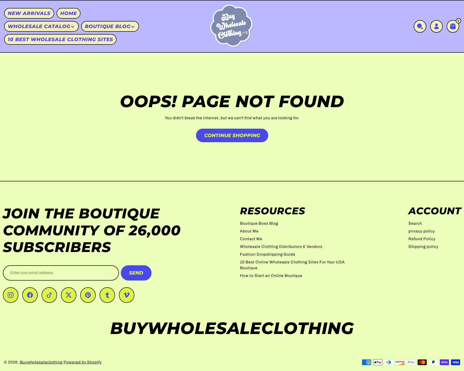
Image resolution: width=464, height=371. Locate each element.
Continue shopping (232, 135)
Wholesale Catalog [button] (39, 26)
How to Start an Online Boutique (271, 276)
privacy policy (421, 231)
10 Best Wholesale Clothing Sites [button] (60, 39)
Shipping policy (423, 247)
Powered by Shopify (83, 362)
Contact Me (251, 239)
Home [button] (68, 13)
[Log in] (436, 26)
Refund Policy (421, 239)
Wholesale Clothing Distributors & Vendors (281, 247)
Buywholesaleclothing (41, 362)
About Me (249, 231)
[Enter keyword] (420, 26)
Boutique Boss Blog (259, 223)
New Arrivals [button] (29, 13)
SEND (136, 273)
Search (415, 223)
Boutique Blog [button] (107, 26)
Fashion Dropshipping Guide (267, 254)
